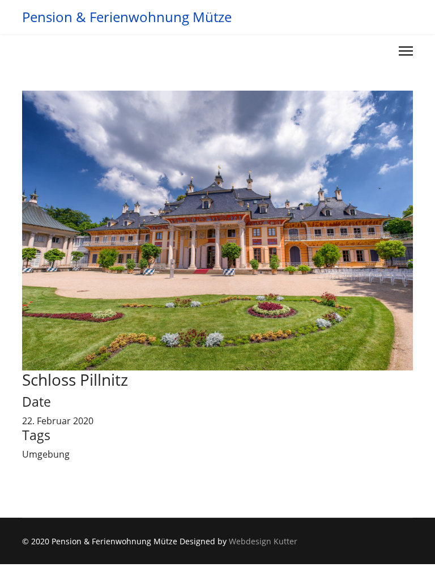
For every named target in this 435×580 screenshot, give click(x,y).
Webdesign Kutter (263, 541)
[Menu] (406, 51)
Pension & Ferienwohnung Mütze (127, 17)
